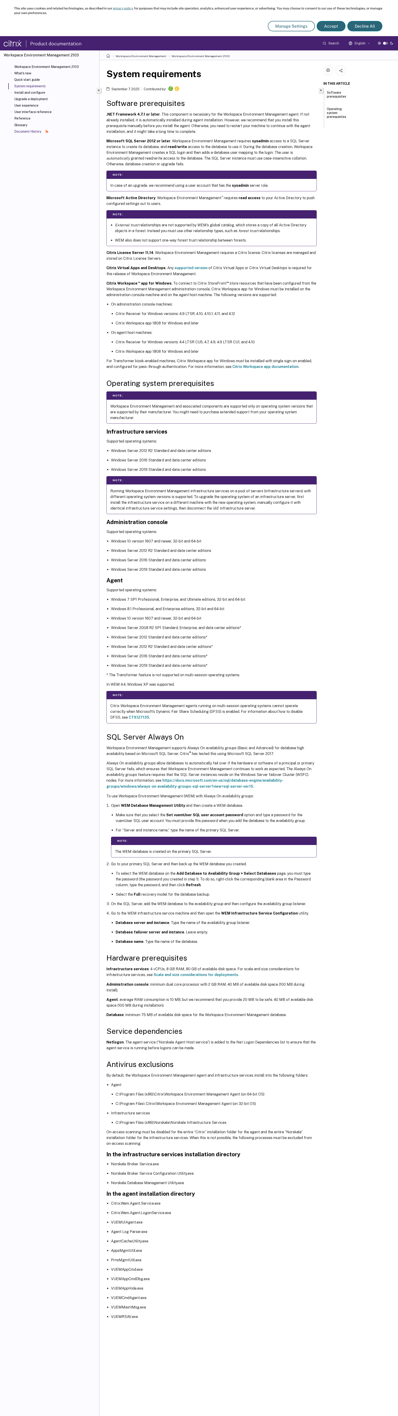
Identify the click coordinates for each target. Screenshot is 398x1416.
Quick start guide (27, 80)
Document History (28, 131)
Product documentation (56, 44)
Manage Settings (291, 26)
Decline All (365, 26)
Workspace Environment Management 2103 (46, 67)
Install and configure (29, 92)
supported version (191, 268)
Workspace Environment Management (141, 56)
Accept (331, 26)
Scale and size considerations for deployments (196, 975)
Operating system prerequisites (336, 113)
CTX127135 (139, 717)
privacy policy (123, 8)
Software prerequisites (336, 94)
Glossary (20, 125)
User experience (26, 105)
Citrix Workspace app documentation (265, 366)
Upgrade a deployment (31, 99)
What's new (22, 73)
